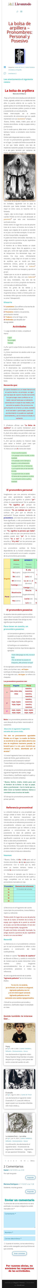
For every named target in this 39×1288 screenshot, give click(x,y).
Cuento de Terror (19, 67)
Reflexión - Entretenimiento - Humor (17, 1051)
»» (27, 1161)
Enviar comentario (19, 1253)
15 (24, 1161)
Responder (30, 1177)
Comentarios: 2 (12, 73)
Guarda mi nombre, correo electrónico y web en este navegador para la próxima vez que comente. (19, 1246)
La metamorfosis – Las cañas (16, 1136)
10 (21, 1161)
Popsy (8, 1046)
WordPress (20, 1285)
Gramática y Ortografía (15, 70)
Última (32, 1161)
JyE (9, 1048)
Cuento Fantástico (30, 67)
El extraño (9, 1093)
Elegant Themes (19, 1282)
